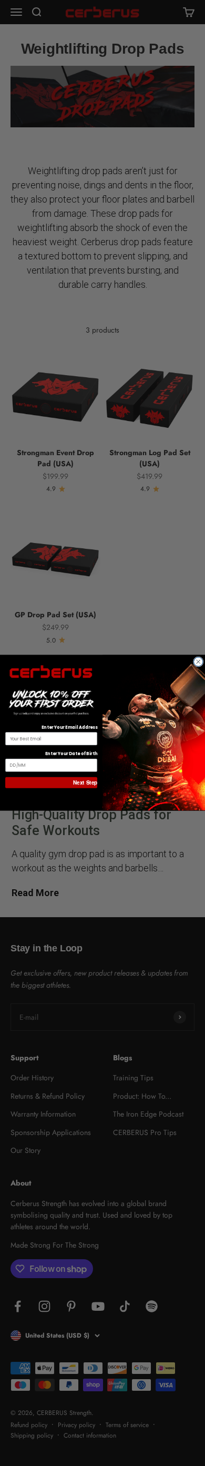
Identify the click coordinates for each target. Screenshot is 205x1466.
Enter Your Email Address (69, 728)
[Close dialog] (198, 662)
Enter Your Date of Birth (71, 754)
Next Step (85, 783)
